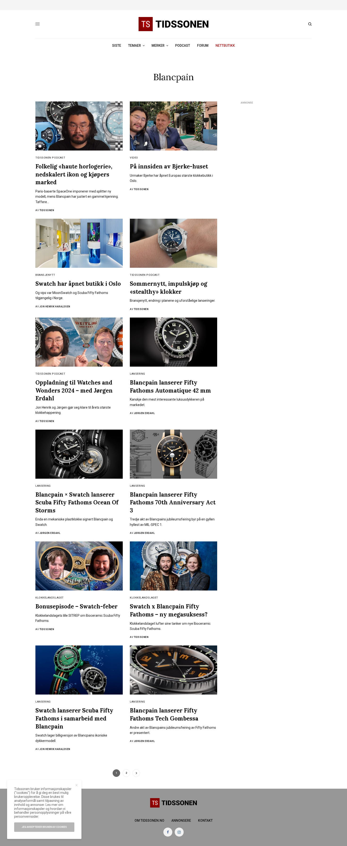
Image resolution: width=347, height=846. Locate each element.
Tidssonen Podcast (50, 157)
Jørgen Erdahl (144, 413)
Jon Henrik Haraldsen (54, 306)
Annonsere (181, 820)
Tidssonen (46, 210)
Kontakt (205, 820)
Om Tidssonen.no (149, 820)
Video (134, 157)
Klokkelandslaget (49, 597)
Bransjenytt (45, 274)
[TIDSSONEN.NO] (173, 24)
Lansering (137, 373)
